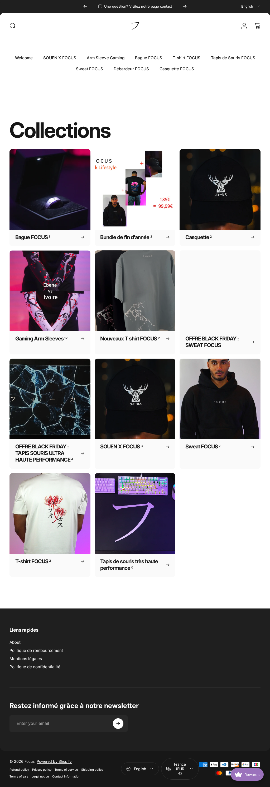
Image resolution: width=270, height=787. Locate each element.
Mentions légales (25, 658)
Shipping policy (92, 769)
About (15, 642)
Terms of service (66, 769)
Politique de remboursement (36, 650)
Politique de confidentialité (34, 666)
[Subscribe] (118, 723)
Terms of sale (18, 776)
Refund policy (19, 769)
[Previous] (85, 6)
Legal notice (40, 776)
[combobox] (251, 6)
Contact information (66, 776)
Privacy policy (41, 769)
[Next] (185, 6)
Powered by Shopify (54, 761)
